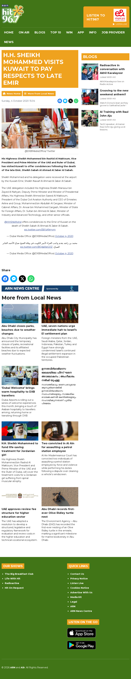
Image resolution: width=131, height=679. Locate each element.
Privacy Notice (79, 578)
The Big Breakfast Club (19, 573)
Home (9, 32)
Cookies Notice (79, 587)
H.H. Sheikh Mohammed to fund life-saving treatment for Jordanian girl (20, 449)
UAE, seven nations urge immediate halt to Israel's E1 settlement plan (59, 329)
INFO (92, 32)
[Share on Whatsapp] (76, 101)
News (9, 42)
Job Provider (113, 32)
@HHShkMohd (12, 222)
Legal (73, 601)
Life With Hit (12, 578)
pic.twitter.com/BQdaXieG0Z (36, 246)
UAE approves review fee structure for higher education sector (19, 513)
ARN (72, 606)
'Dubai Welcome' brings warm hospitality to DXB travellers (18, 391)
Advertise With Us (81, 592)
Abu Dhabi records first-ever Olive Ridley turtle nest (58, 513)
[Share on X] (70, 101)
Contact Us (77, 573)
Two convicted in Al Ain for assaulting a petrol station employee (58, 447)
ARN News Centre (81, 611)
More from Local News (41, 93)
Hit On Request (14, 587)
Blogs (40, 32)
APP (81, 32)
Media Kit (76, 597)
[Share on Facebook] (60, 101)
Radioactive (12, 583)
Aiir (23, 667)
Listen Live (77, 583)
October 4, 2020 (64, 236)
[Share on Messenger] (65, 101)
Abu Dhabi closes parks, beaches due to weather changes (18, 329)
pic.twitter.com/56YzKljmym (40, 229)
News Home (13, 93)
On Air (24, 32)
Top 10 (55, 32)
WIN (69, 32)
